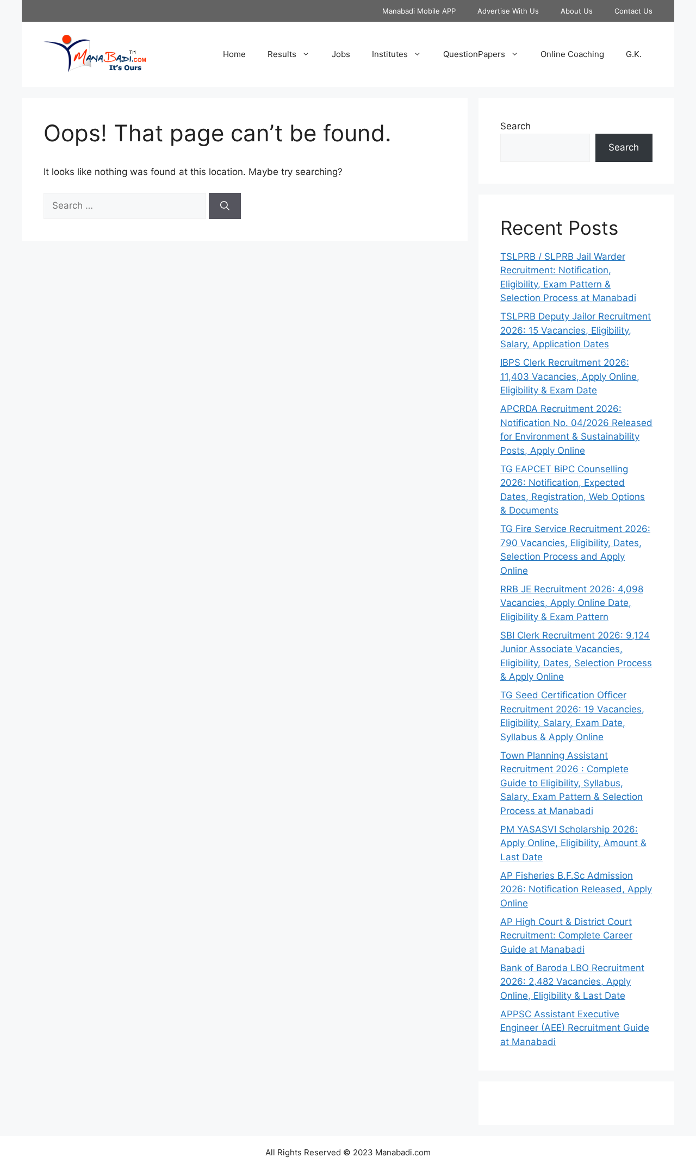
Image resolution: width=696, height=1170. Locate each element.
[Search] (225, 206)
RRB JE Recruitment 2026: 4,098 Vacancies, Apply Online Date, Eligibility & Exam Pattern (571, 603)
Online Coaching (572, 54)
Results (282, 54)
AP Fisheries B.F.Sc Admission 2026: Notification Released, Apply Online (576, 889)
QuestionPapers (474, 54)
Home (234, 54)
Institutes (390, 54)
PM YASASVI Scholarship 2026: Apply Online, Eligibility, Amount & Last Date (573, 843)
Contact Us (633, 11)
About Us (577, 11)
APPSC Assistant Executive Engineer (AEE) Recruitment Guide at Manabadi (574, 1028)
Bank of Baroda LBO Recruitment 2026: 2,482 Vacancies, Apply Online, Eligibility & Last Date (572, 981)
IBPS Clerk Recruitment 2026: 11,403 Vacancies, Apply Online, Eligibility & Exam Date (569, 376)
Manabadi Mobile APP (419, 11)
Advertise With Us (508, 11)
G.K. (634, 54)
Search (515, 126)
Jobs (341, 54)
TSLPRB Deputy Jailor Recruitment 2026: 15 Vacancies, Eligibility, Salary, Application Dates (575, 330)
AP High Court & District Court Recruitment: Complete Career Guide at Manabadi (566, 935)
